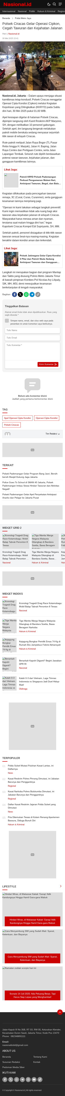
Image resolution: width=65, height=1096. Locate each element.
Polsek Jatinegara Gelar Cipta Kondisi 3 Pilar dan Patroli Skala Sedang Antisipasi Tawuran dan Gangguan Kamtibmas (40, 259)
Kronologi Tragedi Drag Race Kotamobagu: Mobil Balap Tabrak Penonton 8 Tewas (15, 557)
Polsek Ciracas (11, 425)
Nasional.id (13, 33)
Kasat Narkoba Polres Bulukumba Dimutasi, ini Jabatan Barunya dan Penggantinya (31, 793)
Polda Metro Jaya (23, 18)
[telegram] (32, 294)
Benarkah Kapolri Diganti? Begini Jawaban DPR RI (40, 662)
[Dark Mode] (49, 4)
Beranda (6, 18)
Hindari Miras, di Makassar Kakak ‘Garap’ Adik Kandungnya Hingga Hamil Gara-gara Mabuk (33, 921)
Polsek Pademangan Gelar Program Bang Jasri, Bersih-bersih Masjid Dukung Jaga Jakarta (30, 475)
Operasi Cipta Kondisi (46, 418)
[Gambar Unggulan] (32, 89)
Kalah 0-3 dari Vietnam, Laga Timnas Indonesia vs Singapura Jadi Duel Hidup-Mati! (39, 681)
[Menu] (60, 4)
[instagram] (28, 1079)
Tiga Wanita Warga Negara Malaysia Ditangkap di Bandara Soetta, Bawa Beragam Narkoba (45, 557)
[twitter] (20, 294)
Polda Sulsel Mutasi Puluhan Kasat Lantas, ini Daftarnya (30, 767)
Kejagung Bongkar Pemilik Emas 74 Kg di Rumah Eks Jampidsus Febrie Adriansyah (40, 643)
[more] (61, 886)
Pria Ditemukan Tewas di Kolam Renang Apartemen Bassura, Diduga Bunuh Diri (33, 819)
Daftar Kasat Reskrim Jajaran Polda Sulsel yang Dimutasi (32, 806)
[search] (54, 4)
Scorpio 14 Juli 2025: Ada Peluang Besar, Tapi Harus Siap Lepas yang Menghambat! (33, 995)
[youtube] (34, 1079)
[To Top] (60, 1012)
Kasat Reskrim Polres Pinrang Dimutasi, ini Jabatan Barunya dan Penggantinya (33, 780)
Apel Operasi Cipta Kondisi (17, 418)
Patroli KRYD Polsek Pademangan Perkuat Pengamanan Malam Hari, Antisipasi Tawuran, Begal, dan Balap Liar (40, 180)
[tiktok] (39, 1079)
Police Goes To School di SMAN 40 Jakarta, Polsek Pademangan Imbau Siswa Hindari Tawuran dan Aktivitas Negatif (30, 485)
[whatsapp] (26, 294)
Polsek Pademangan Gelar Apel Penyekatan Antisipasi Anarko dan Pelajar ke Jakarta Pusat (29, 496)
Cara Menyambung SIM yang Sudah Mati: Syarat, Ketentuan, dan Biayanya (32, 958)
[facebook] (14, 294)
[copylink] (37, 294)
